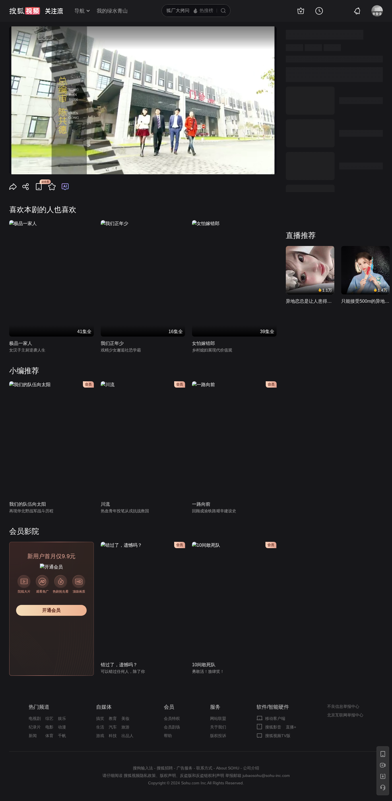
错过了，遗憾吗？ (119, 664)
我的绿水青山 (112, 11)
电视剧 (35, 718)
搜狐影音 (273, 727)
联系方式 (204, 768)
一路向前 (201, 504)
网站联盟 (218, 718)
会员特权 (172, 718)
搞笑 (100, 718)
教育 (113, 718)
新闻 (33, 735)
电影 (49, 727)
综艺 (49, 718)
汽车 (113, 727)
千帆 (62, 735)
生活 (100, 727)
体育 (49, 735)
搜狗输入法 (143, 768)
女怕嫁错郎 (203, 343)
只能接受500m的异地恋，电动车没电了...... (365, 301)
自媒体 (104, 707)
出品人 (127, 735)
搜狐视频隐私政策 (140, 775)
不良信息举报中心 (343, 706)
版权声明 (168, 775)
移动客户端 (275, 718)
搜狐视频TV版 (277, 735)
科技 (113, 735)
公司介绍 (251, 768)
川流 (105, 504)
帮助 (168, 735)
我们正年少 (112, 343)
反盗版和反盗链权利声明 (202, 775)
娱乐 (62, 718)
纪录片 (35, 727)
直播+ (291, 727)
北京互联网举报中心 (345, 715)
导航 (79, 10)
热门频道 (39, 707)
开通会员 (51, 610)
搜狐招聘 (165, 768)
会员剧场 (172, 727)
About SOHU (227, 768)
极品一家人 (20, 343)
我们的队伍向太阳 (27, 504)
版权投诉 (218, 735)
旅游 (125, 727)
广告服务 (184, 768)
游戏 (100, 735)
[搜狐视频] (25, 11)
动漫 (62, 727)
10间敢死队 (204, 664)
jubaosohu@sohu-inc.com (266, 775)
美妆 (125, 718)
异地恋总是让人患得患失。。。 (310, 301)
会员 (169, 707)
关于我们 (218, 727)
